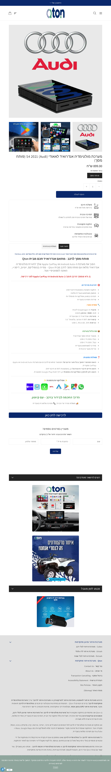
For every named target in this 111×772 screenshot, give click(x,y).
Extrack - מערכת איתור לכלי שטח (88, 656)
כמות (100, 181)
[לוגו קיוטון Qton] (55, 13)
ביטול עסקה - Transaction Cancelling (86, 675)
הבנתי (55, 767)
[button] (55, 2)
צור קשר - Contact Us (93, 666)
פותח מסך (94, 175)
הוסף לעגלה (79, 194)
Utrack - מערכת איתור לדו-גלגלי (88, 651)
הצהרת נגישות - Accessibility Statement (85, 680)
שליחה (55, 451)
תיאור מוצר (64, 246)
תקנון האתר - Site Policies (91, 685)
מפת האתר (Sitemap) (93, 690)
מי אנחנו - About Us (94, 671)
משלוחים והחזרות (49, 246)
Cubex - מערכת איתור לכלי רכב (89, 646)
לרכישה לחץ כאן (55, 415)
